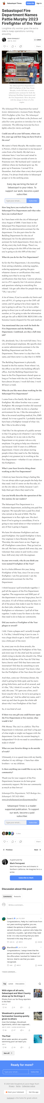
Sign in (39, 3)
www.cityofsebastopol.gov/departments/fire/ (19, 799)
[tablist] (12, 896)
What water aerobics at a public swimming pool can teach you (14, 1040)
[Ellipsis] (41, 918)
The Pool (6, 1036)
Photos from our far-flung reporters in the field (16, 1000)
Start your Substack (16, 1092)
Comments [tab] (7, 896)
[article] (22, 999)
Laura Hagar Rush (18, 1027)
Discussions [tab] (19, 984)
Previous (9, 850)
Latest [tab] (10, 984)
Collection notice (28, 1086)
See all (7, 1053)
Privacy (11, 1086)
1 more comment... (9, 972)
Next (36, 850)
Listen (38, 40)
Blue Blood (11, 947)
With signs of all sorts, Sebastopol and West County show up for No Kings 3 (16, 993)
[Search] (39, 983)
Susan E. (10, 918)
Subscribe (30, 3)
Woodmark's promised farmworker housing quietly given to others (15, 1016)
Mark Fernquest (14, 38)
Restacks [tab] (17, 896)
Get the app (33, 1092)
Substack (10, 1098)
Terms (18, 1086)
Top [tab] (4, 984)
